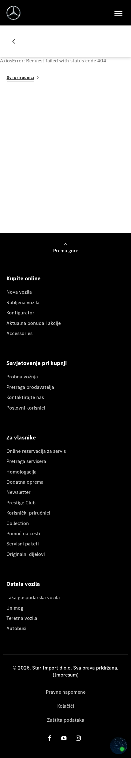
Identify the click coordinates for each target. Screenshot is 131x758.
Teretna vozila (21, 618)
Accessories (19, 333)
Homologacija (21, 471)
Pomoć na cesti (23, 533)
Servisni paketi (22, 543)
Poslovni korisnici (25, 407)
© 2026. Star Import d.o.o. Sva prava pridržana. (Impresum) (65, 671)
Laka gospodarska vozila (33, 597)
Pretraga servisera (26, 461)
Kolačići (65, 706)
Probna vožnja (22, 376)
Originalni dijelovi (25, 554)
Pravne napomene (66, 692)
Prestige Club (21, 502)
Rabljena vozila (22, 302)
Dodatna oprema (25, 482)
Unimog (14, 608)
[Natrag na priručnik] (16, 41)
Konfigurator (20, 312)
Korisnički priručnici (28, 512)
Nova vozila (19, 292)
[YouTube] (64, 738)
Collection (17, 523)
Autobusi (16, 628)
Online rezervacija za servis (36, 451)
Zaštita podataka (65, 720)
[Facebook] (49, 738)
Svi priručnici (20, 77)
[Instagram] (78, 738)
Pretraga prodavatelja (30, 387)
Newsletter (18, 492)
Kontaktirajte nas (25, 397)
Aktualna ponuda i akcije (33, 323)
